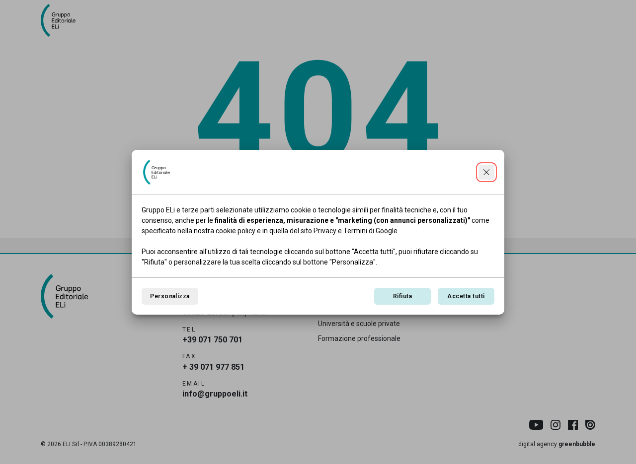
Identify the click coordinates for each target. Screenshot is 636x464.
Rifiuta (402, 296)
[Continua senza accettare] (486, 172)
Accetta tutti (465, 296)
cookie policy (235, 231)
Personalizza (170, 296)
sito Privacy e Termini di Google (349, 231)
